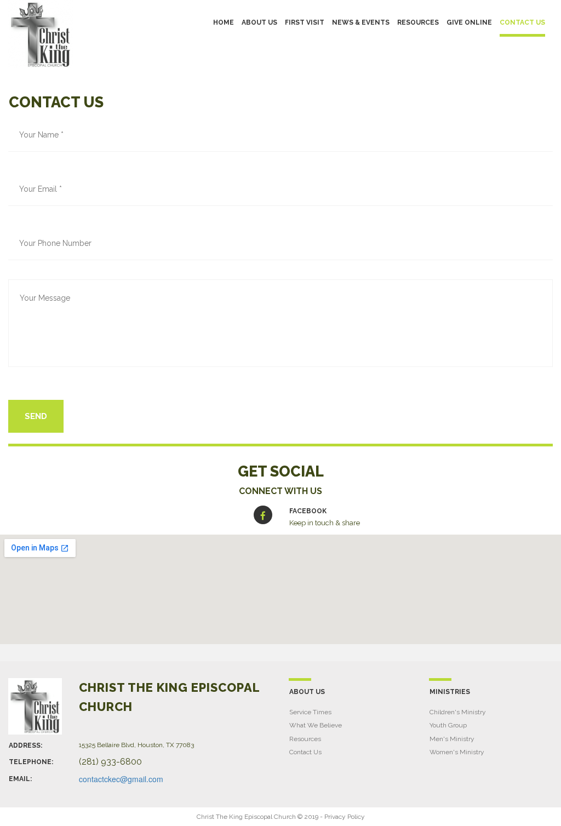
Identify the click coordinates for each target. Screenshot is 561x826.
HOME (223, 22)
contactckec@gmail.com (121, 778)
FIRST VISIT (304, 22)
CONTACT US (522, 22)
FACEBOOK (308, 511)
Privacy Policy (344, 817)
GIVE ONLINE (469, 22)
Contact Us (305, 752)
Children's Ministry (458, 712)
